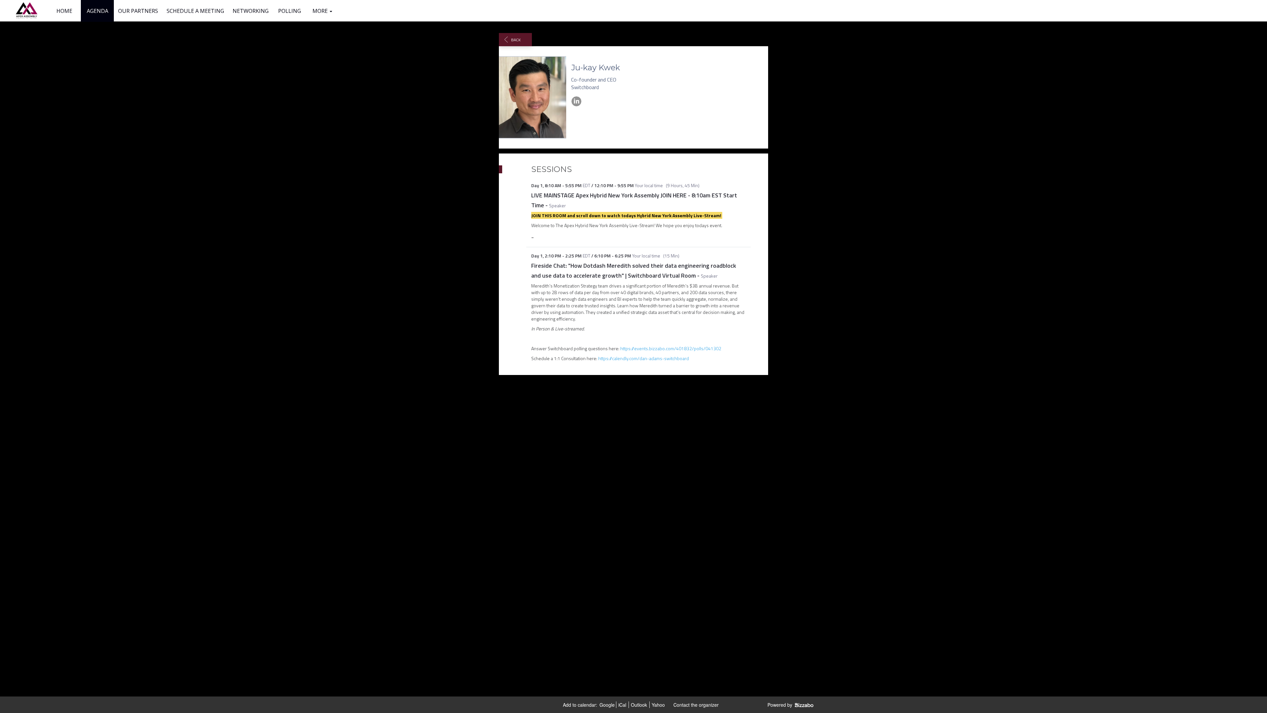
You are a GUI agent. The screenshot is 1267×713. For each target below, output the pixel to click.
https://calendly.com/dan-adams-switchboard (645, 358)
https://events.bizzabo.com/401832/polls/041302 (670, 348)
